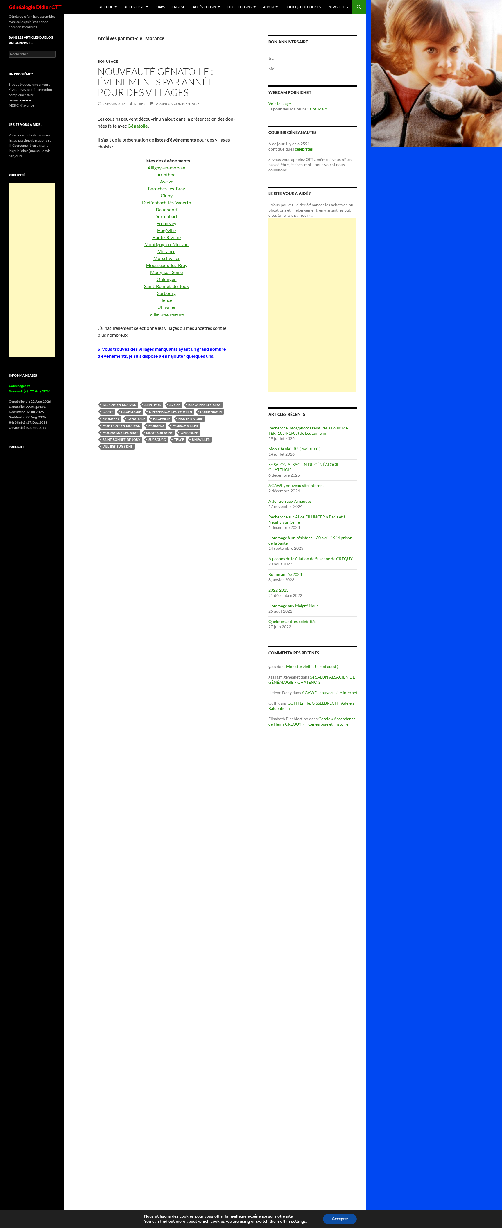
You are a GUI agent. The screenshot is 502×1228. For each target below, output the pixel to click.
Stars (160, 7)
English (178, 7)
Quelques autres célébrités (292, 621)
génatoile (136, 418)
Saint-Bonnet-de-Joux (166, 286)
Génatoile (138, 125)
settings (298, 1221)
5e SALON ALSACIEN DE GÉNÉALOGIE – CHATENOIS (311, 679)
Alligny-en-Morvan (119, 405)
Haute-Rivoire (166, 237)
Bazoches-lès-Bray (166, 188)
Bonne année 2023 (285, 574)
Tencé (179, 439)
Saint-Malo (317, 108)
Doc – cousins (239, 7)
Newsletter (338, 7)
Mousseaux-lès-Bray (166, 265)
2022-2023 (278, 590)
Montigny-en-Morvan (166, 244)
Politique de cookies (303, 7)
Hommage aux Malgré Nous (293, 605)
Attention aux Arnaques (289, 501)
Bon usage (108, 61)
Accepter (340, 1219)
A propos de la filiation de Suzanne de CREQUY (310, 558)
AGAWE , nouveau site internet (296, 485)
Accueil (106, 7)
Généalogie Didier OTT (35, 7)
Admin (268, 7)
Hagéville (166, 230)
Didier (140, 103)
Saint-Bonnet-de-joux (121, 439)
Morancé (166, 251)
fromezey (111, 418)
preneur (25, 100)
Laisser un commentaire (177, 103)
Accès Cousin (204, 7)
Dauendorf (167, 209)
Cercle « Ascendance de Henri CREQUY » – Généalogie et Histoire (312, 721)
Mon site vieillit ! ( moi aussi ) (294, 448)
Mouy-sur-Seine (166, 272)
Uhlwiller (166, 307)
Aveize (166, 181)
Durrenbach (167, 216)
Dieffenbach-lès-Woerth (166, 202)
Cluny (167, 195)
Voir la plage (279, 103)
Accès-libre (134, 7)
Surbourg (166, 293)
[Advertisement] (312, 305)
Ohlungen (167, 279)
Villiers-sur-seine (166, 314)
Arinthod (166, 174)
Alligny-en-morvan (166, 167)
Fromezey (166, 223)
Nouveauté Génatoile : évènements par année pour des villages (156, 81)
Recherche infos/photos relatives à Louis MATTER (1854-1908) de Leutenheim (310, 430)
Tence (166, 300)
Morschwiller (166, 258)
